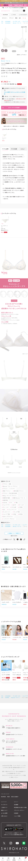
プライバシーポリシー (19, 810)
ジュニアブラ (6, 504)
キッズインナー (7, 511)
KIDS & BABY (14, 796)
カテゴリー (5, 18)
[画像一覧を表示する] (2, 50)
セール (24, 18)
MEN (8, 796)
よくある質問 (4, 813)
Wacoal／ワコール (17, 23)
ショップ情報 (17, 816)
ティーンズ (5, 507)
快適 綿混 (5, 500)
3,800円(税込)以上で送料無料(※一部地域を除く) (14, 1)
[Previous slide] (2, 39)
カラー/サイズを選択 (14, 107)
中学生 (20, 514)
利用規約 (16, 813)
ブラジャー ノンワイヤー (9, 488)
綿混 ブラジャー (7, 491)
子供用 (20, 507)
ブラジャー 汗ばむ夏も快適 (10, 493)
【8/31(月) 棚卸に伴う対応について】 (14, 2)
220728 (5, 502)
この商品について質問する (14, 533)
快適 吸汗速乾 (6, 497)
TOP (2, 21)
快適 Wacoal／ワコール (19, 497)
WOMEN (7, 697)
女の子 (14, 504)
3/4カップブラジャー (8, 516)
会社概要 (16, 804)
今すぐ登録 (7, 92)
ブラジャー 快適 (7, 484)
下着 (16, 502)
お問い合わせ (4, 816)
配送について (4, 810)
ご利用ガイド (4, 807)
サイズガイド (4, 804)
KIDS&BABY (8, 21)
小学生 (14, 514)
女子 (4, 509)
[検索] (24, 11)
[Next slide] (26, 39)
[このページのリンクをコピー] (24, 539)
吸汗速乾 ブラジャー (19, 491)
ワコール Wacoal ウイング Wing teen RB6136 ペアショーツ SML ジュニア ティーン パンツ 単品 (5, 229)
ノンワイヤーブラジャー (9, 518)
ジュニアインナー (12, 509)
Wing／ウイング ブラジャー (10, 495)
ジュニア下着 (6, 514)
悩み (20, 18)
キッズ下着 (17, 511)
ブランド (11, 18)
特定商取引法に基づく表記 (20, 807)
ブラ (11, 502)
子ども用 (13, 507)
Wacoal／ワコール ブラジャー (10, 486)
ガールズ (21, 504)
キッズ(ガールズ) (16, 21)
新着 (16, 18)
